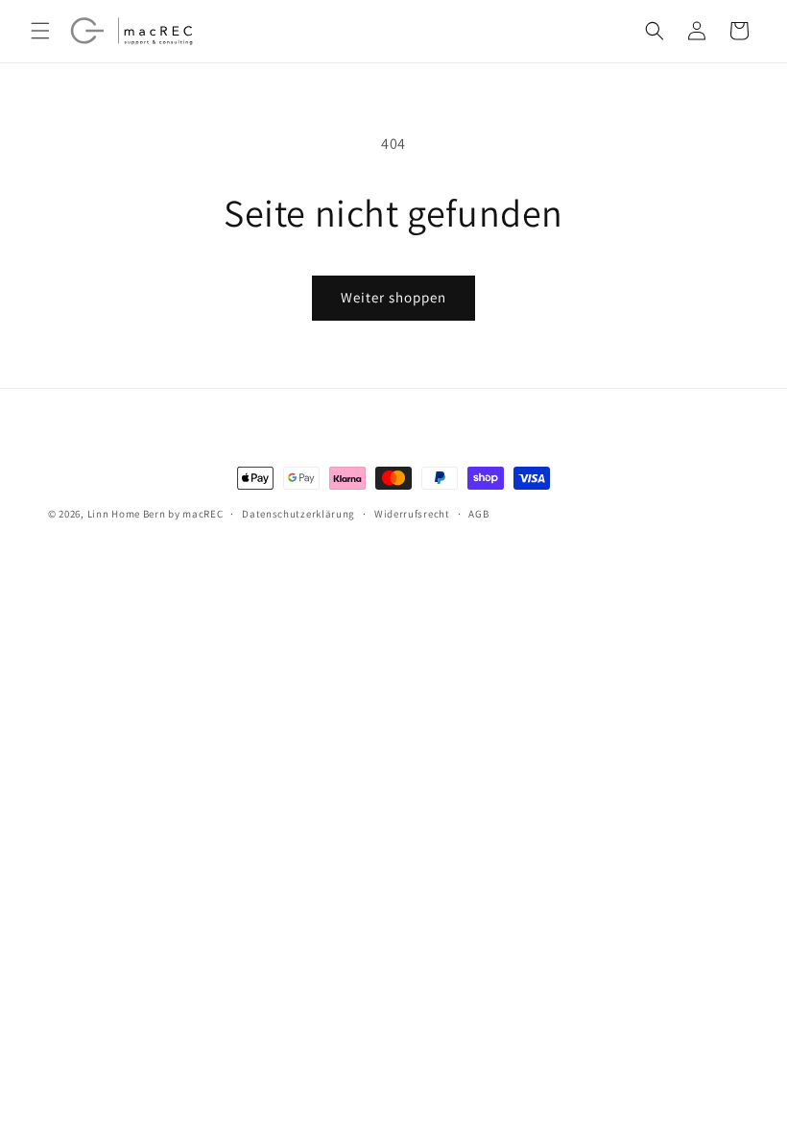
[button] (40, 31)
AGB (478, 513)
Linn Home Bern (126, 513)
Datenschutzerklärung (298, 513)
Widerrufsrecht (412, 513)
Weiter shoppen (393, 297)
